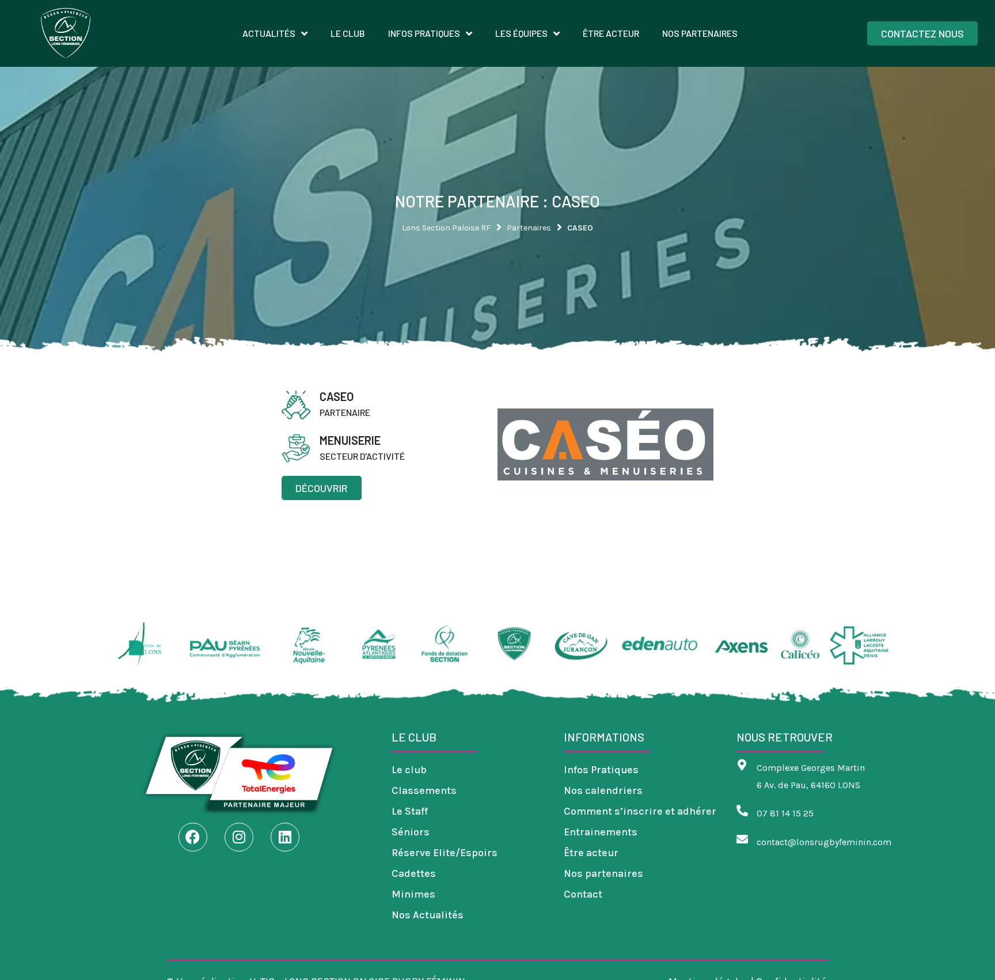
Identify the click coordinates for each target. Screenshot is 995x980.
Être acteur (591, 852)
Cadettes (414, 873)
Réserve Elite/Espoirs (445, 852)
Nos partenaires (603, 873)
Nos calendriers (603, 790)
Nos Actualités (428, 915)
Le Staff (410, 811)
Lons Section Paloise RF (446, 228)
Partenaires (529, 228)
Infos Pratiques (601, 769)
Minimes (413, 894)
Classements (424, 790)
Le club (409, 769)
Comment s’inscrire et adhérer (640, 811)
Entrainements (600, 832)
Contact (583, 894)
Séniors (411, 832)
